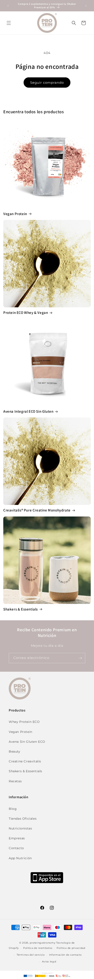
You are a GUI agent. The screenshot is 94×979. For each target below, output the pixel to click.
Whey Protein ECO (24, 722)
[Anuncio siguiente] (86, 5)
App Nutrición (20, 858)
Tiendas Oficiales (23, 819)
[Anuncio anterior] (8, 5)
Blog (13, 809)
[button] (9, 23)
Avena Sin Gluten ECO (27, 742)
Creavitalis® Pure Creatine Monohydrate (37, 510)
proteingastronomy (42, 942)
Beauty (14, 751)
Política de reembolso (37, 947)
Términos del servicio (31, 954)
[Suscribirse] (80, 658)
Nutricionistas (20, 828)
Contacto (16, 848)
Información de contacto (65, 954)
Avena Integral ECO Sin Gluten (28, 411)
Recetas (15, 781)
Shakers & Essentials (20, 609)
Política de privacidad (71, 947)
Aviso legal (49, 961)
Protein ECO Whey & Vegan (25, 312)
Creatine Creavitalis (25, 761)
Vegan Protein (15, 213)
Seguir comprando (47, 82)
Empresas (17, 838)
